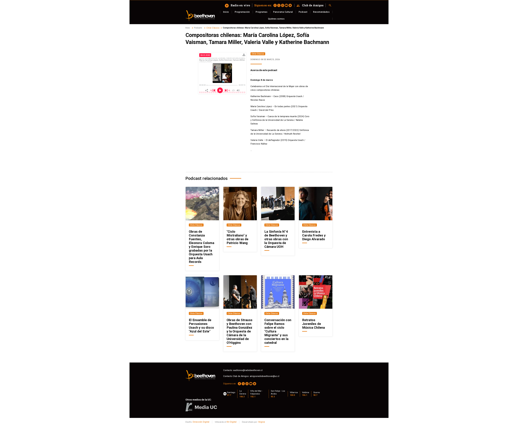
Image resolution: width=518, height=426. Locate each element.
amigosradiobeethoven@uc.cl (264, 376)
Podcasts (198, 28)
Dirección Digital (201, 422)
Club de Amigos (310, 5)
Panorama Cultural (283, 12)
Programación (242, 12)
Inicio (226, 12)
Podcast (303, 12)
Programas (261, 12)
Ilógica (261, 422)
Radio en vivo (237, 5)
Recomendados (321, 12)
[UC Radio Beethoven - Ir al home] (200, 16)
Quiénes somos (276, 19)
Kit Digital (232, 422)
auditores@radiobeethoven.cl (248, 370)
